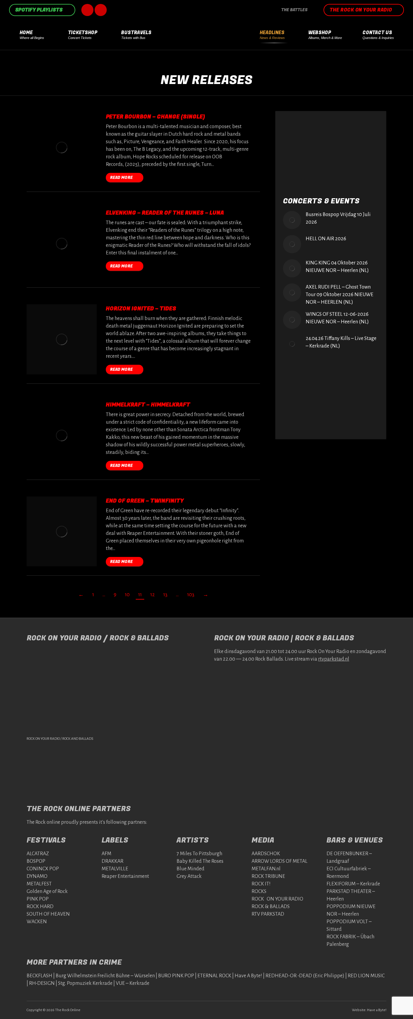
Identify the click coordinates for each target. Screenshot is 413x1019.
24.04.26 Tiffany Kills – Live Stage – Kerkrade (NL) (341, 342)
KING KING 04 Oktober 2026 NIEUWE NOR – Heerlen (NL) (337, 266)
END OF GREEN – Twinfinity (145, 501)
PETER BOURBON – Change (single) (155, 117)
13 (165, 594)
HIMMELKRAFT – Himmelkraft (148, 405)
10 (127, 594)
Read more (121, 177)
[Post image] (292, 220)
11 (140, 594)
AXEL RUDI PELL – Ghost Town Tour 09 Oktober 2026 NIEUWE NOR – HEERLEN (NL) (339, 294)
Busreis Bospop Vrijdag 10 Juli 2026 (338, 218)
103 (190, 594)
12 (152, 594)
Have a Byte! (376, 1010)
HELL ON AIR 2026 (326, 238)
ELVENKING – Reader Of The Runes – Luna (165, 213)
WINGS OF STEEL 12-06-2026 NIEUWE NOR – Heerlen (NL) (337, 318)
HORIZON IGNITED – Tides (141, 309)
